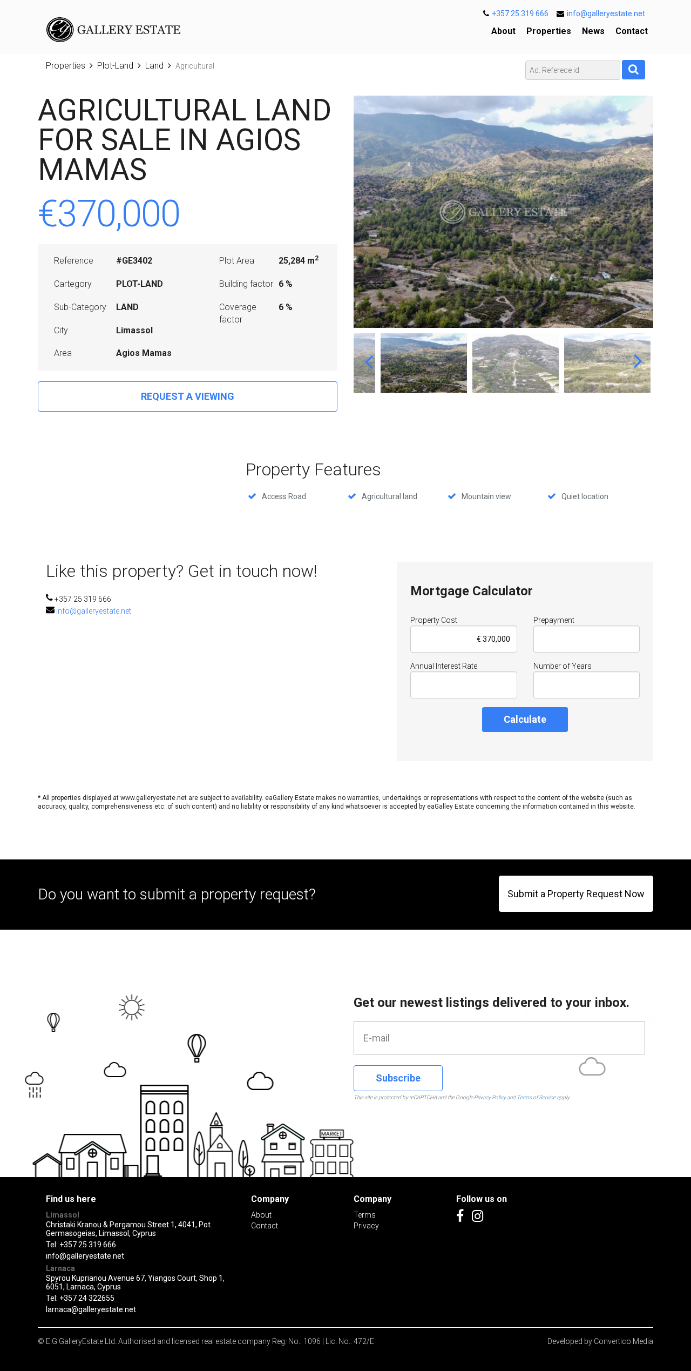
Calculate (525, 719)
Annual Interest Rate (443, 666)
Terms (365, 1215)
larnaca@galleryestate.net (91, 1309)
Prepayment (553, 620)
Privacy (366, 1225)
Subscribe (398, 1078)
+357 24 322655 (86, 1298)
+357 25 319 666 (520, 13)
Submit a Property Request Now (576, 893)
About (503, 31)
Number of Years (562, 666)
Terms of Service (536, 1097)
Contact (631, 31)
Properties (548, 31)
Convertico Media (623, 1341)
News (593, 31)
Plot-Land (115, 66)
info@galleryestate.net (606, 13)
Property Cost (433, 620)
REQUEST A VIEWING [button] (187, 396)
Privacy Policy (490, 1097)
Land (154, 66)
